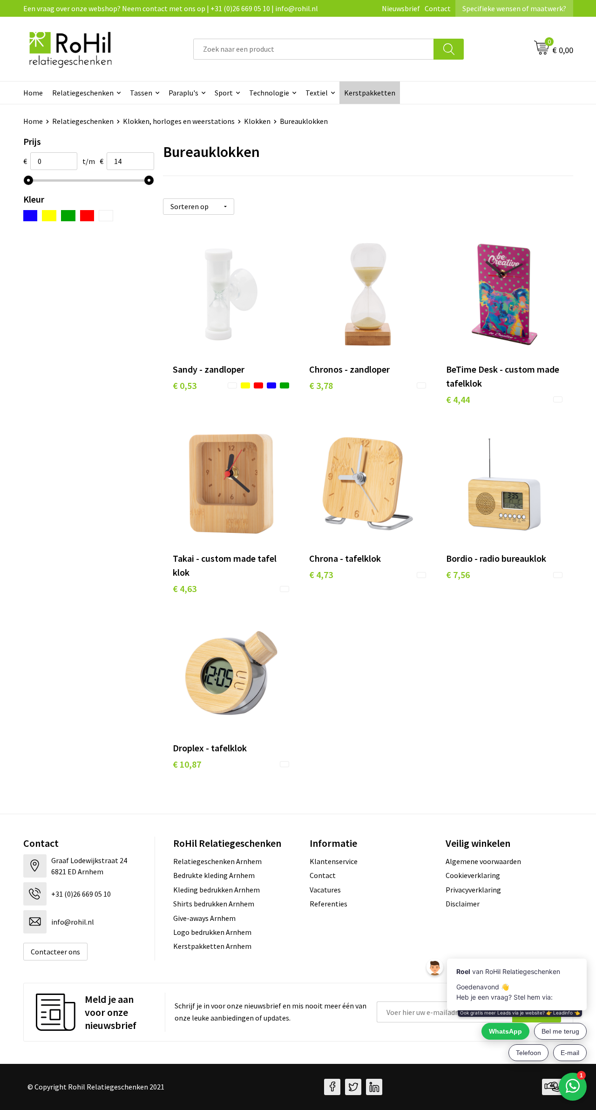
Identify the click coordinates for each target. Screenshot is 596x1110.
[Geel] (49, 215)
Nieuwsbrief (401, 8)
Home (33, 92)
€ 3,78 (321, 385)
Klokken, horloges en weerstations (179, 121)
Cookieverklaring (473, 875)
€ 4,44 (458, 399)
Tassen (141, 92)
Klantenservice (334, 861)
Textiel (316, 92)
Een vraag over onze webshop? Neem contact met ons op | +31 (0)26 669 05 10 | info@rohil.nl (170, 8)
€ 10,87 (187, 764)
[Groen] (68, 215)
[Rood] (87, 215)
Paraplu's (183, 92)
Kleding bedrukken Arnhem (216, 889)
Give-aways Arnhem (204, 918)
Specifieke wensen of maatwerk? (514, 8)
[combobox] (313, 49)
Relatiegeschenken (83, 92)
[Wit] (105, 215)
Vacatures (325, 889)
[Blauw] (30, 215)
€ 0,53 (184, 385)
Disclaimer (463, 903)
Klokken (257, 121)
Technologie (269, 92)
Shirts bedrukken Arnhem (213, 903)
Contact (438, 8)
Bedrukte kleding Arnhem (214, 875)
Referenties (328, 903)
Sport (224, 92)
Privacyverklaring (473, 889)
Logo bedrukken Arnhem (212, 932)
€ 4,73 (321, 574)
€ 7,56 (458, 574)
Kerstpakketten (369, 92)
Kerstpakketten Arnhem (212, 946)
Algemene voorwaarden (483, 861)
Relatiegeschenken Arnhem (217, 861)
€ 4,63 (184, 588)
